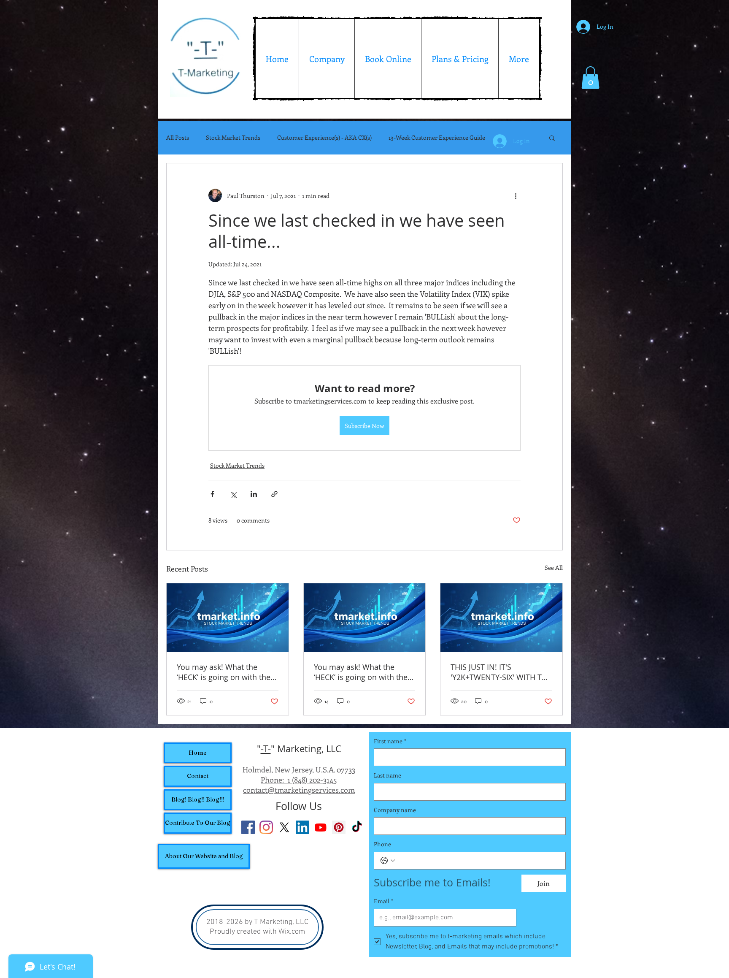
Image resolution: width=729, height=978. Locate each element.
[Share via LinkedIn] (254, 494)
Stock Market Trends (233, 137)
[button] (590, 77)
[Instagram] (266, 827)
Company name (395, 810)
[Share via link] (274, 494)
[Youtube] (320, 827)
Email (383, 901)
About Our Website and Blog (204, 856)
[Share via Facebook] (212, 494)
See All (554, 568)
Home (198, 752)
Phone (382, 844)
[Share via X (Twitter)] (233, 494)
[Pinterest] (339, 827)
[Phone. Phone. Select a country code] (387, 861)
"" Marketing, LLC (299, 748)
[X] (284, 827)
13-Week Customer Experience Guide (437, 137)
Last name (387, 775)
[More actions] (515, 195)
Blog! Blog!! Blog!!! (197, 799)
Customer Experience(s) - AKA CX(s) (324, 137)
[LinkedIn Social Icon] (302, 827)
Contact (197, 776)
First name (390, 741)
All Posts (177, 137)
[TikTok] (357, 827)
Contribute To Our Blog (197, 822)
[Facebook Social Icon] (248, 827)
